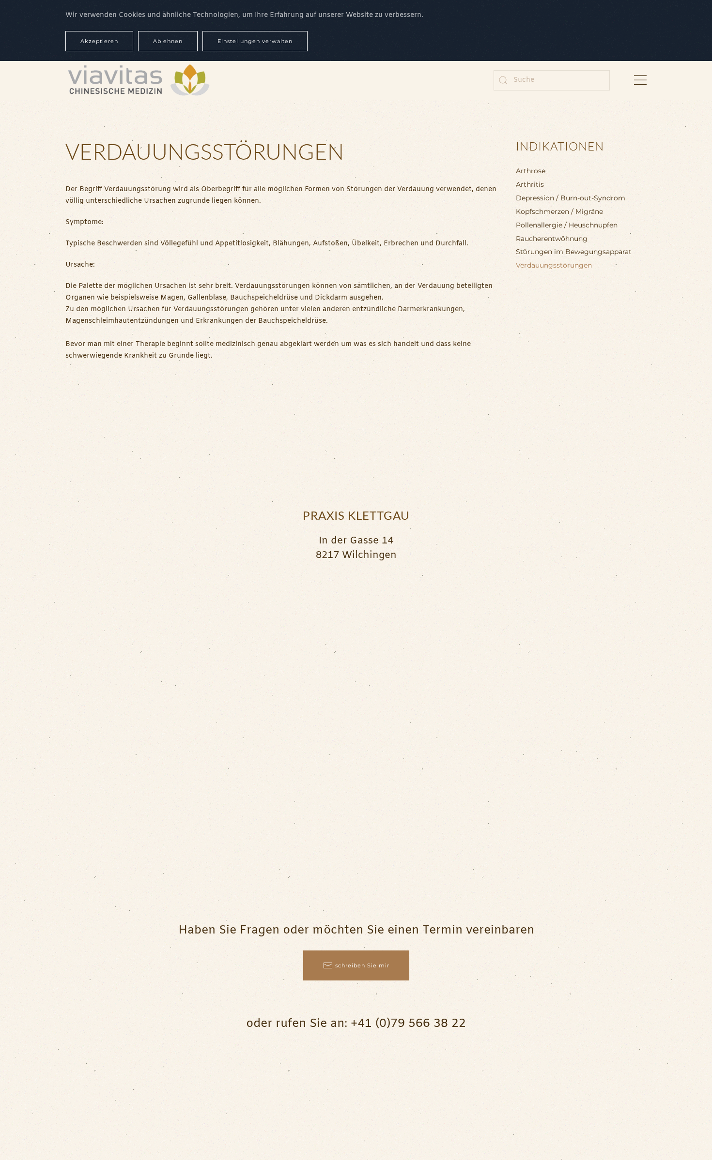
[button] (640, 80)
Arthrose (530, 170)
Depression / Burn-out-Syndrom (570, 198)
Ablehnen (168, 41)
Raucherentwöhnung (552, 238)
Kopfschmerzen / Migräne (559, 211)
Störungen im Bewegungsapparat (574, 251)
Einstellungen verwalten (255, 41)
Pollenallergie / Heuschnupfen (567, 225)
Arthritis (530, 184)
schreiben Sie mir (362, 965)
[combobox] (552, 80)
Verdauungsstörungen (554, 265)
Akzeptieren (99, 41)
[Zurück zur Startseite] (138, 80)
